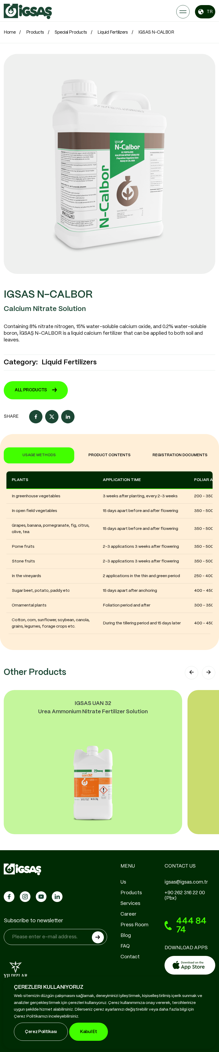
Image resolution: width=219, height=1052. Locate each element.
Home (9, 32)
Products (35, 32)
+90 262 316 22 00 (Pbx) (185, 896)
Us (123, 882)
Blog (125, 935)
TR (210, 12)
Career (128, 914)
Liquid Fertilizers (112, 32)
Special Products (70, 32)
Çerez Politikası (41, 1032)
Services (130, 903)
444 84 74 (191, 925)
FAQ (125, 946)
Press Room (134, 925)
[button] (191, 672)
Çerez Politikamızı (31, 1016)
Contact (130, 957)
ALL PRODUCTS (31, 390)
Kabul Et (88, 1032)
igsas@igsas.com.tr (186, 882)
